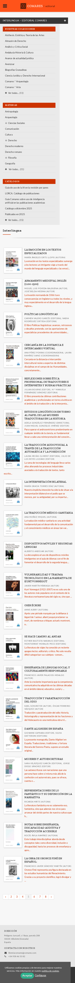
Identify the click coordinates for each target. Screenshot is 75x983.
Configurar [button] (40, 975)
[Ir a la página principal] (37, 6)
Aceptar (27, 975)
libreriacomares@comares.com (22, 953)
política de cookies (50, 971)
